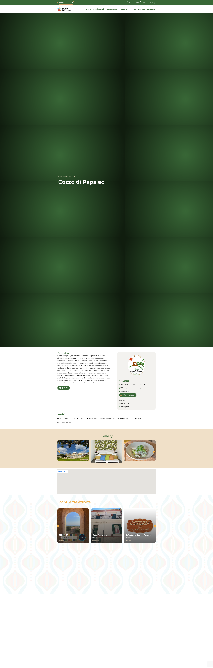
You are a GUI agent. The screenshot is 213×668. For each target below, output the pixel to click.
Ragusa (125, 381)
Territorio (123, 9)
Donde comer (112, 9)
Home (88, 9)
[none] (65, 3)
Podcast (141, 9)
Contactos (151, 9)
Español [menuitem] (62, 3)
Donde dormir (98, 9)
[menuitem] (65, 3)
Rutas (133, 9)
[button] (59, 452)
